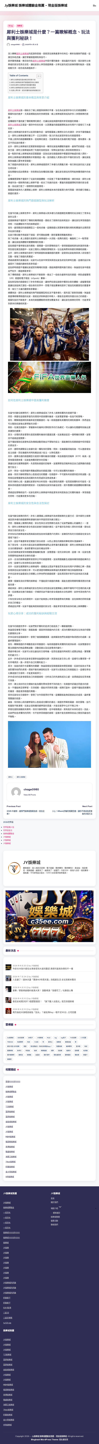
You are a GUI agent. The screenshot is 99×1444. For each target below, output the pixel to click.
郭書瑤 (29, 1055)
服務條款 (10, 1051)
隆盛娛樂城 (10, 1152)
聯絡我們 (54, 1224)
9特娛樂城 (10, 1177)
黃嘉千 (85, 1055)
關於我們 (47, 1055)
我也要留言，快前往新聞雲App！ (41, 1046)
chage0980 (31, 789)
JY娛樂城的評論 (9, 1283)
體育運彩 (68, 1055)
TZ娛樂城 (10, 1106)
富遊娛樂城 (10, 1112)
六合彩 (36, 1042)
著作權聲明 (10, 1055)
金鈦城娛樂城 (11, 1122)
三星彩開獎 (7, 1318)
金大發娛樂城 (11, 1172)
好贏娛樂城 (10, 1167)
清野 (52, 1051)
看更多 (68, 1051)
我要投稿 (59, 1046)
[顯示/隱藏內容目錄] (37, 76)
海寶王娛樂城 (11, 1157)
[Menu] (94, 5)
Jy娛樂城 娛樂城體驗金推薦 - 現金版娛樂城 (36, 5)
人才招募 (83, 1038)
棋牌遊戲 (44, 1051)
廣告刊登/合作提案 (13, 1046)
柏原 (35, 1051)
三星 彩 (6, 1313)
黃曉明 (9, 1059)
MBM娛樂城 (10, 1137)
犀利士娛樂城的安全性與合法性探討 (23, 88)
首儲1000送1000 (13, 1081)
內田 (28, 1042)
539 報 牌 (7, 1308)
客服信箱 (68, 1042)
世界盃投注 (7, 830)
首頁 (52, 1198)
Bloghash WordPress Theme (44, 1439)
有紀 (85, 1046)
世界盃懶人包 (8, 827)
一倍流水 (6, 1212)
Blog (11, 26)
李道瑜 (28, 1051)
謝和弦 (21, 1055)
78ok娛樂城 (10, 1162)
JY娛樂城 (7, 837)
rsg (56, 1038)
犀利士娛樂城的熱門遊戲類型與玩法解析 (25, 82)
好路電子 (6, 1298)
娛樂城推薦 (55, 1217)
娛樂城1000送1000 (11, 1232)
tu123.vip (7, 1323)
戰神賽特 (69, 1046)
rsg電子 (63, 1038)
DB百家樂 (21, 1038)
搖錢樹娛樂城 (11, 1142)
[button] (30, 795)
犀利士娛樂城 (22, 54)
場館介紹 (54, 1208)
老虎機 (85, 1051)
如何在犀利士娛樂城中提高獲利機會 (23, 85)
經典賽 (77, 1051)
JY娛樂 (6, 1248)
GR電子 (30, 1038)
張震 (25, 1046)
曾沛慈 (78, 1046)
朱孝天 (19, 1051)
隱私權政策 (57, 1055)
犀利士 (10, 777)
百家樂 (60, 1051)
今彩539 (10, 1042)
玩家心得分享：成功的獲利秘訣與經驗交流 (25, 90)
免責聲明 (20, 1042)
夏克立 (50, 1042)
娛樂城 (19, 26)
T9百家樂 (73, 1038)
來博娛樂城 (10, 1147)
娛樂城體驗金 (8, 833)
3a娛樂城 (10, 1038)
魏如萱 (77, 1055)
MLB (48, 1038)
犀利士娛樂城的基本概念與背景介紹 (23, 80)
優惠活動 (54, 1221)
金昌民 (37, 1055)
